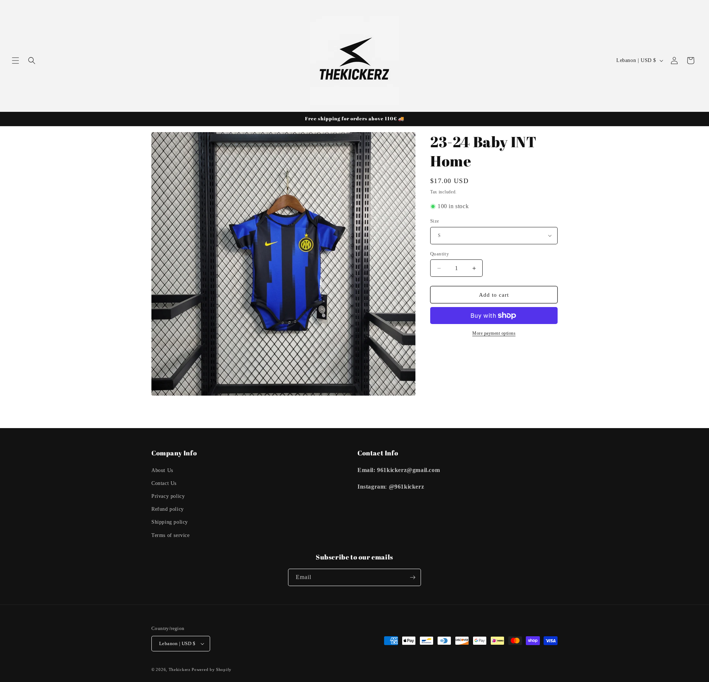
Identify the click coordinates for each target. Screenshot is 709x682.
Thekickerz (180, 669)
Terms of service (170, 535)
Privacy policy (168, 496)
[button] (15, 60)
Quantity (439, 253)
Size (434, 221)
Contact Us (164, 483)
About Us (162, 470)
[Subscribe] (412, 577)
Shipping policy (169, 522)
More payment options (494, 333)
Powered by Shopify (212, 669)
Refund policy (167, 509)
